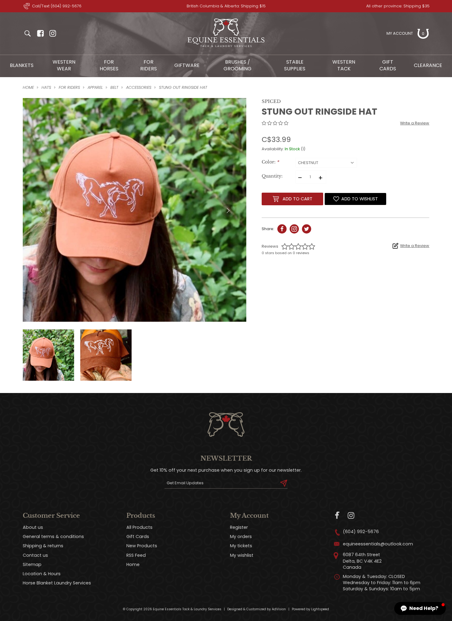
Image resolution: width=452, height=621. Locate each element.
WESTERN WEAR (64, 65)
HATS (46, 87)
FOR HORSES (109, 65)
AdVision (279, 609)
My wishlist (241, 555)
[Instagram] (351, 515)
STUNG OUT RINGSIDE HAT (183, 87)
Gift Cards (387, 65)
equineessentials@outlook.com (378, 544)
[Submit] (283, 483)
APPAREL (95, 87)
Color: (270, 162)
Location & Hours (42, 574)
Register (239, 527)
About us (33, 527)
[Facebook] (337, 515)
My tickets (241, 546)
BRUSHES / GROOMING (238, 65)
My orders (241, 536)
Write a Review (414, 123)
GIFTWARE (187, 65)
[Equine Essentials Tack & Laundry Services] (226, 47)
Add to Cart (297, 199)
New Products (141, 546)
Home (133, 564)
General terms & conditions (53, 536)
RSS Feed (136, 555)
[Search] (27, 33)
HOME (28, 87)
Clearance (428, 65)
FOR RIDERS (148, 65)
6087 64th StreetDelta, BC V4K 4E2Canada (362, 561)
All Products (139, 527)
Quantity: (272, 176)
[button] (420, 608)
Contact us (35, 555)
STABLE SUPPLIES (294, 65)
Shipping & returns (43, 546)
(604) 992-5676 (361, 532)
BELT (114, 87)
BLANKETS (22, 65)
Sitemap (32, 564)
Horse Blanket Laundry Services (57, 583)
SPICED (271, 101)
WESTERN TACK (343, 65)
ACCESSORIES (138, 87)
